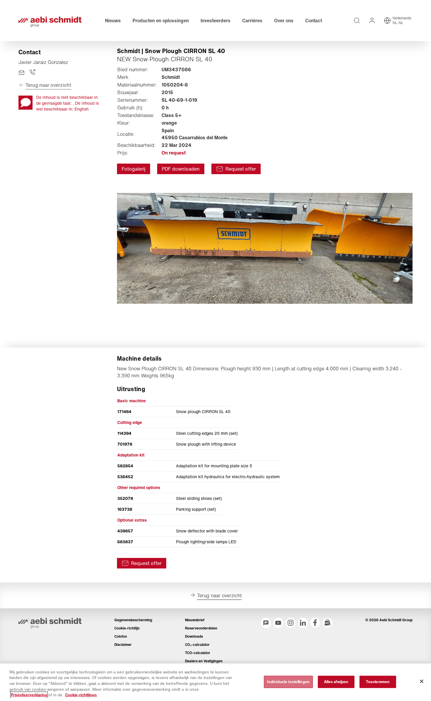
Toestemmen (378, 682)
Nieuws (113, 20)
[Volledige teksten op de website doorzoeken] (357, 20)
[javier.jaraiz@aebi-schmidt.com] (21, 72)
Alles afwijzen (336, 682)
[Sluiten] (421, 681)
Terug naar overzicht (48, 85)
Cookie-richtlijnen (81, 695)
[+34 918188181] (32, 72)
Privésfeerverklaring (29, 695)
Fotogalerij (133, 168)
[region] (215, 682)
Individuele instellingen (288, 682)
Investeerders (215, 20)
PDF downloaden (181, 168)
